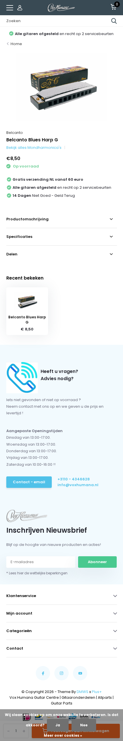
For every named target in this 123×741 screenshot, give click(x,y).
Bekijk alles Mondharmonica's (33, 147)
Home (16, 44)
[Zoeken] (114, 21)
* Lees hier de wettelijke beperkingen (37, 573)
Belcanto (14, 132)
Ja (57, 725)
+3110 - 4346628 (73, 479)
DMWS (82, 691)
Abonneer (97, 562)
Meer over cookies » (63, 735)
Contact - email (29, 482)
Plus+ (97, 691)
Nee (84, 725)
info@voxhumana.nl (77, 485)
